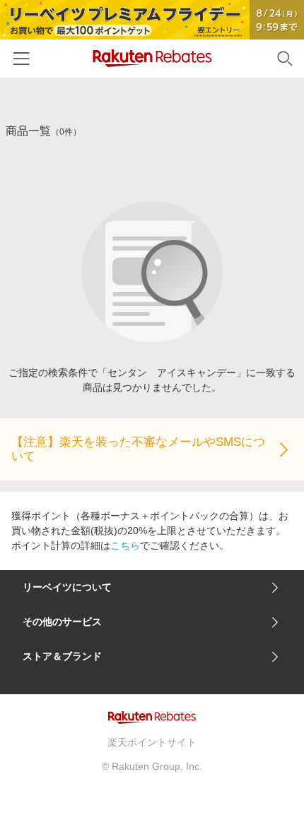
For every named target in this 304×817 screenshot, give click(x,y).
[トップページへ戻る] (152, 58)
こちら (125, 545)
